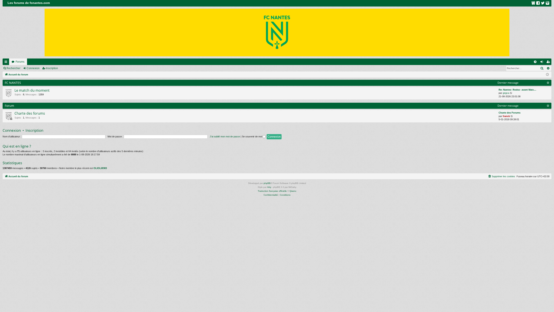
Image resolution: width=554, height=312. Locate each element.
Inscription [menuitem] (549, 62)
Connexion (33, 68)
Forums (20, 61)
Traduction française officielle (272, 191)
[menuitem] (535, 61)
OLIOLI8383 (100, 168)
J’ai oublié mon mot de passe (225, 136)
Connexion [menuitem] (542, 62)
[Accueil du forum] (277, 32)
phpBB (267, 183)
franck (506, 116)
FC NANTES (13, 83)
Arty (269, 187)
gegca (506, 93)
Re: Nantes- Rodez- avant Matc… (517, 89)
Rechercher (13, 68)
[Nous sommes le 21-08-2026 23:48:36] (547, 74)
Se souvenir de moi (252, 136)
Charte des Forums (509, 112)
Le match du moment (32, 90)
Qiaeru (293, 191)
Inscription (52, 68)
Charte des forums (29, 113)
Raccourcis (6, 62)
